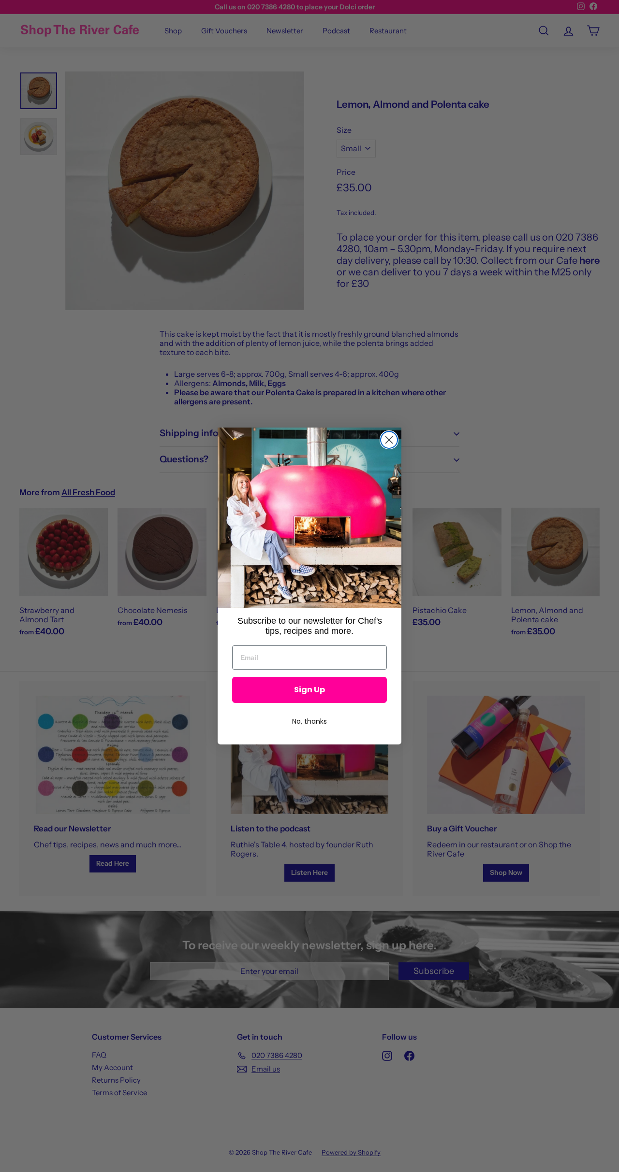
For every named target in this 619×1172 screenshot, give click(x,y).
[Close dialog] (389, 439)
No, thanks (309, 721)
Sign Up (309, 689)
